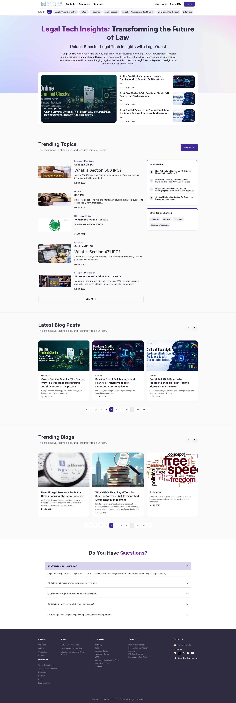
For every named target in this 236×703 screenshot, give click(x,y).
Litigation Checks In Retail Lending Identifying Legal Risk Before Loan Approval (174, 189)
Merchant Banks (101, 651)
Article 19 (155, 492)
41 (144, 525)
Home (157, 4)
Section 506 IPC (84, 164)
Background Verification (84, 161)
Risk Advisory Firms (102, 663)
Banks (97, 648)
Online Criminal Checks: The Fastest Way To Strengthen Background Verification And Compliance (77, 113)
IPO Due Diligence (135, 654)
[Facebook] (188, 653)
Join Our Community (187, 658)
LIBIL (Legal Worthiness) (168, 12)
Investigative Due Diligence (139, 657)
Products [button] (70, 4)
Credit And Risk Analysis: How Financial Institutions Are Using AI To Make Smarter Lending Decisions (144, 111)
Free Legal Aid (44, 683)
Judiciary (166, 219)
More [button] (164, 4)
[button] (196, 11)
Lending (131, 651)
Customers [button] (84, 4)
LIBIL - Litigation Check (70, 645)
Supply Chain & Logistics (65, 12)
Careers (41, 655)
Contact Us (175, 4)
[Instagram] (184, 653)
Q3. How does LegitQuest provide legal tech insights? (72, 593)
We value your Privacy (47, 669)
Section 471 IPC (83, 246)
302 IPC (79, 195)
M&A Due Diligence (136, 645)
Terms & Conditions (46, 665)
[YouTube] (192, 653)
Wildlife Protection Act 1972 (91, 219)
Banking (98, 375)
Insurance (96, 12)
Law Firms (78, 243)
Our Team (42, 645)
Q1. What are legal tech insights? (62, 566)
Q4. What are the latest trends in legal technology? (70, 604)
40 (138, 525)
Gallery (41, 648)
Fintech (84, 12)
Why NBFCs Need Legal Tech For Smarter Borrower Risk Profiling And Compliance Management (117, 496)
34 (144, 409)
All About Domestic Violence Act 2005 (97, 276)
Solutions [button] (98, 4)
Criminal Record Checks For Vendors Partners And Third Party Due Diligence (172, 181)
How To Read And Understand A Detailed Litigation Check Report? (173, 172)
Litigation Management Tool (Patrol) (138, 12)
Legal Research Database (71, 648)
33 (138, 409)
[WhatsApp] (175, 658)
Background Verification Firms (107, 660)
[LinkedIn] (175, 653)
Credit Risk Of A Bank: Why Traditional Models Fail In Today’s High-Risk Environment (144, 94)
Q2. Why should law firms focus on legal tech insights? (72, 583)
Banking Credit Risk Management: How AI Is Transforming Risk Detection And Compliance (141, 77)
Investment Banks (102, 654)
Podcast (41, 676)
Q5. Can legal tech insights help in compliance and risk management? (79, 614)
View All (187, 147)
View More (91, 299)
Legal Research (111, 12)
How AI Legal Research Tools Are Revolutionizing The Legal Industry (62, 494)
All (49, 12)
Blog (40, 679)
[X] (179, 653)
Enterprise (187, 12)
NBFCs (97, 657)
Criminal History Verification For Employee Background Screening (174, 198)
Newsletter (42, 672)
